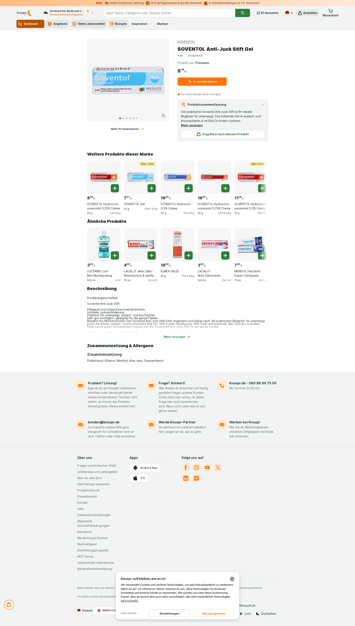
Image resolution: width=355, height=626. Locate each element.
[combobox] (169, 13)
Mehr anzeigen (192, 125)
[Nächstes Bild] (162, 80)
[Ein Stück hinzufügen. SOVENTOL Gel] (152, 188)
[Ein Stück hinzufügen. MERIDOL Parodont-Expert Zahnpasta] (262, 255)
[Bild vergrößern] (163, 115)
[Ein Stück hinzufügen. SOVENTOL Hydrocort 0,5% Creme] (188, 188)
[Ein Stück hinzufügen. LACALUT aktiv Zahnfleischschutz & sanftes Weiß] (152, 255)
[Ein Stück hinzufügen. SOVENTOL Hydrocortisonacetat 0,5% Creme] (262, 188)
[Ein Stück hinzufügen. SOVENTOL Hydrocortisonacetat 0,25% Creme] (115, 188)
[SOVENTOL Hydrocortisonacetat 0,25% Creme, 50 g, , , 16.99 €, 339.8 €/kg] (214, 177)
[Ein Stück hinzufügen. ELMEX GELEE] (188, 255)
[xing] (196, 478)
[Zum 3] (126, 118)
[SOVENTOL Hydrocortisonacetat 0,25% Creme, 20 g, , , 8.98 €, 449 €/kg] (104, 177)
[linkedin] (186, 478)
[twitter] (218, 467)
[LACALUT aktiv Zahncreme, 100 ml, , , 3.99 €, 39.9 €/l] (214, 244)
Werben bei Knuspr (244, 422)
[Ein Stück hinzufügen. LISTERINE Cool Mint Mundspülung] (115, 255)
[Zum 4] (130, 118)
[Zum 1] (120, 118)
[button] (307, 13)
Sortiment (31, 23)
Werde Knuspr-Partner (177, 422)
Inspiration (139, 23)
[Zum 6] (136, 118)
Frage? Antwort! (172, 383)
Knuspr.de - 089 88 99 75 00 (253, 383)
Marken (162, 23)
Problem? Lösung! (102, 383)
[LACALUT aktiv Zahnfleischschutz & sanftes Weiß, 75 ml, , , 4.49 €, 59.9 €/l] (140, 244)
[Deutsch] (289, 13)
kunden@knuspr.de (104, 422)
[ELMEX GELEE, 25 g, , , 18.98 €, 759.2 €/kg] (177, 244)
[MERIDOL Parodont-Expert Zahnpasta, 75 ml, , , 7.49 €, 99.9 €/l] (251, 244)
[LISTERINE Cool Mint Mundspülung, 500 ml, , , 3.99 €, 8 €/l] (104, 244)
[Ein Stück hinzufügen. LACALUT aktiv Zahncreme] (225, 255)
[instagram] (196, 467)
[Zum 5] (133, 118)
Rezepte (121, 23)
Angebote (60, 23)
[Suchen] (242, 13)
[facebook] (186, 467)
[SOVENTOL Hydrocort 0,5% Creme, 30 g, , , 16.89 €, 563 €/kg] (177, 177)
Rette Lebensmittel (91, 23)
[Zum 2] (123, 118)
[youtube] (207, 467)
